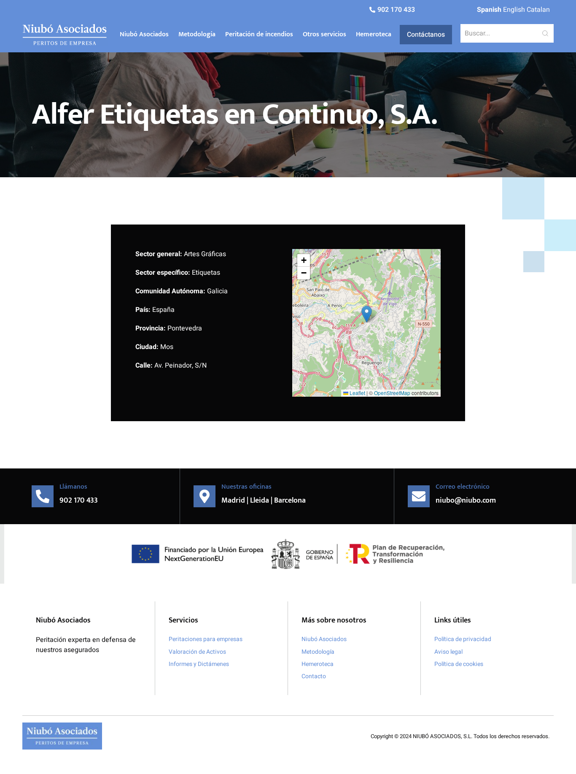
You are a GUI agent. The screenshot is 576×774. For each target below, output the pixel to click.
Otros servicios (324, 34)
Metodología (196, 34)
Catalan (538, 10)
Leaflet (356, 392)
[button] (366, 314)
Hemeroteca (373, 34)
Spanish (489, 10)
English (514, 10)
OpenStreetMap (392, 392)
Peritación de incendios (259, 34)
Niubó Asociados (144, 34)
